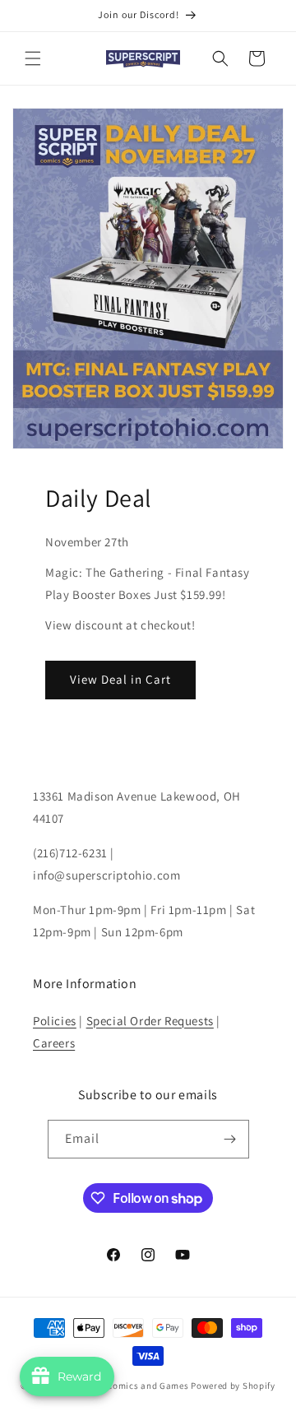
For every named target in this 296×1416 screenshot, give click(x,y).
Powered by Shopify (233, 1385)
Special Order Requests (150, 1020)
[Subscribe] (230, 1139)
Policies (54, 1020)
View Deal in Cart (120, 679)
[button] (33, 58)
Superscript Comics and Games (121, 1385)
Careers (54, 1043)
